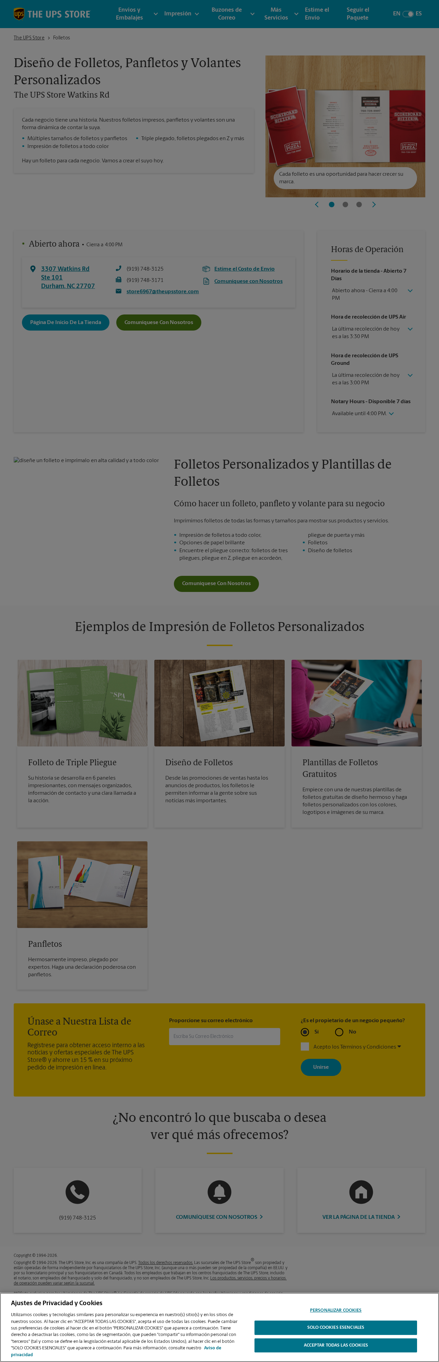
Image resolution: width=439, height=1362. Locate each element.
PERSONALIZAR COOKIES (336, 1310)
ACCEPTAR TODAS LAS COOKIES (336, 1346)
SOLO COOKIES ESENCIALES (335, 1328)
